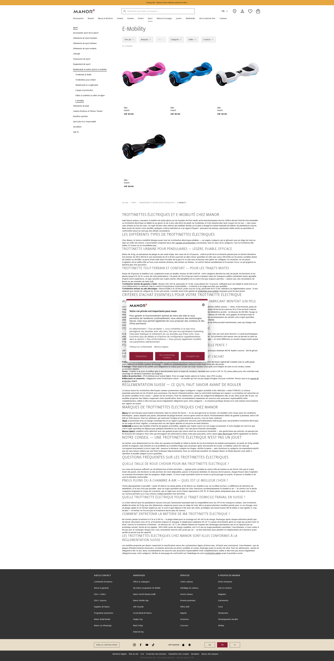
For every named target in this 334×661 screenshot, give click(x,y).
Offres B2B (184, 607)
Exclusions (184, 619)
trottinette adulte (213, 553)
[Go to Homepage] (84, 11)
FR (223, 11)
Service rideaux (186, 594)
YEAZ (124, 421)
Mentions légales (119, 654)
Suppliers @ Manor (102, 607)
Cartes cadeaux (186, 582)
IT (235, 645)
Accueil (125, 203)
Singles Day (138, 619)
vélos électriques (224, 434)
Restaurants (223, 613)
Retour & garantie (101, 588)
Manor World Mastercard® (144, 594)
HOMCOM (126, 426)
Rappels (183, 613)
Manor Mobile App (141, 600)
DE (210, 645)
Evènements (223, 600)
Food (220, 607)
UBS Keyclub (138, 607)
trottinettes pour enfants (208, 291)
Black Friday (138, 625)
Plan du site (133, 654)
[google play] (189, 644)
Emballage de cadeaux (189, 588)
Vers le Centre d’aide (106, 645)
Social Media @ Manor (142, 613)
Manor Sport (128, 431)
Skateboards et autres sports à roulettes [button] (156, 203)
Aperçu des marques (209, 654)
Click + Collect (100, 594)
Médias (221, 625)
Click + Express (100, 600)
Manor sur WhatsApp (103, 625)
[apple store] (183, 644)
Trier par (127, 39)
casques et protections (185, 243)
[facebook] (140, 644)
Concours (184, 625)
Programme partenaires (103, 613)
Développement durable (228, 619)
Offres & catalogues (141, 582)
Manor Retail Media (102, 619)
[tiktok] (153, 644)
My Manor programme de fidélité (146, 588)
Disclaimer (195, 654)
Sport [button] (133, 203)
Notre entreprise (225, 582)
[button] (79, 18)
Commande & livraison (103, 582)
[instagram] (134, 644)
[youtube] (147, 644)
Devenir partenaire (187, 600)
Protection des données (156, 654)
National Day (138, 632)
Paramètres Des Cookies (178, 654)
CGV (142, 654)
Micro (125, 413)
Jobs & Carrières (225, 588)
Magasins (222, 594)
